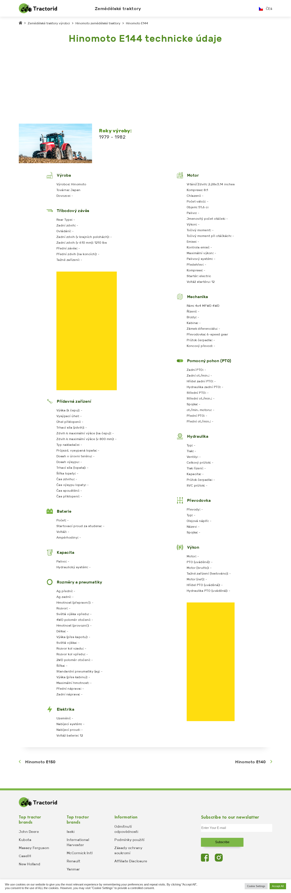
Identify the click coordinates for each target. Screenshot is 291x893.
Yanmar (73, 869)
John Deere (29, 832)
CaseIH (25, 856)
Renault (73, 861)
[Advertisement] (137, 84)
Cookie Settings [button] (256, 886)
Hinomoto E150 (40, 761)
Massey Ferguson (34, 848)
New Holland (29, 864)
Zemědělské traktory (118, 8)
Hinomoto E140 (250, 761)
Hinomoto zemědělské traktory (97, 23)
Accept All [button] (278, 886)
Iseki (71, 832)
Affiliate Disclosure (130, 861)
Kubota (25, 840)
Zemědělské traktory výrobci (49, 23)
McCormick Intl (80, 853)
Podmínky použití (129, 840)
